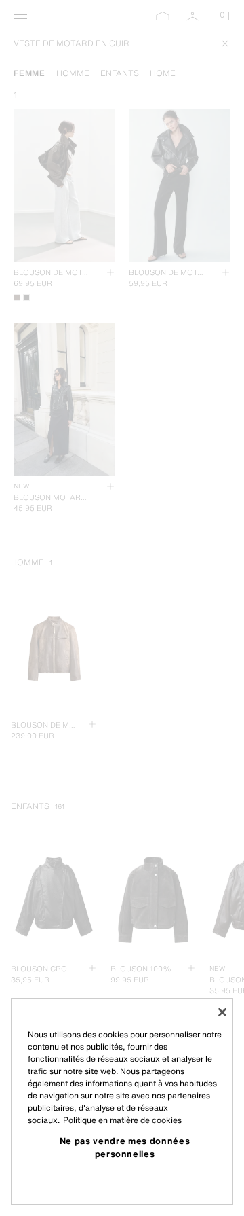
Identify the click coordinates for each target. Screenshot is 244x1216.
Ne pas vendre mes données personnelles (125, 1147)
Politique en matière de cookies (122, 1120)
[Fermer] (222, 1012)
